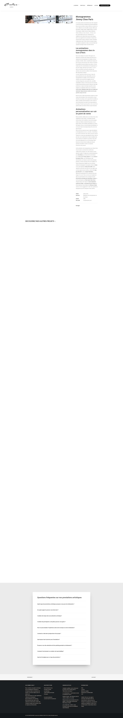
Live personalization (48, 697)
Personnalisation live (48, 688)
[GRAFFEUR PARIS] (12, 5)
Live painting (46, 691)
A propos (76, 5)
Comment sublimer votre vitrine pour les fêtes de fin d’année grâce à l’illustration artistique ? (70, 690)
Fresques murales (47, 689)
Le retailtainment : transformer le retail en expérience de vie (71, 693)
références (89, 5)
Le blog (96, 5)
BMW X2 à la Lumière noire (61, 280)
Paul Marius (80, 155)
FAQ (82, 688)
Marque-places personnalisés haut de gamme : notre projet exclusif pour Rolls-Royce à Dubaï (70, 701)
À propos (46, 694)
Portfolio (82, 5)
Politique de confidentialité (87, 692)
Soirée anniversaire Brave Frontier (61, 573)
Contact (83, 689)
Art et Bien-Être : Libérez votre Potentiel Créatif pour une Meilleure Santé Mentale (70, 706)
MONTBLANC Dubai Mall (62, 339)
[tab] (61, 604)
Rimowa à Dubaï (93, 185)
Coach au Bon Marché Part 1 (61, 514)
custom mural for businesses (50, 699)
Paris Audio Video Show (90, 180)
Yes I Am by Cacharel (61, 397)
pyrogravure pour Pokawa (90, 183)
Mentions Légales (85, 691)
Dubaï (96, 165)
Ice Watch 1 (61, 456)
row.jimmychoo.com (87, 200)
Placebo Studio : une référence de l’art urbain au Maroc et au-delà (71, 697)
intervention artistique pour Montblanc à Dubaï (86, 178)
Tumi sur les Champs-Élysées (84, 156)
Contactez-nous (105, 5)
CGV (82, 694)
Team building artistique (49, 692)
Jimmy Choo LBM (88, 166)
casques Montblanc (89, 172)
